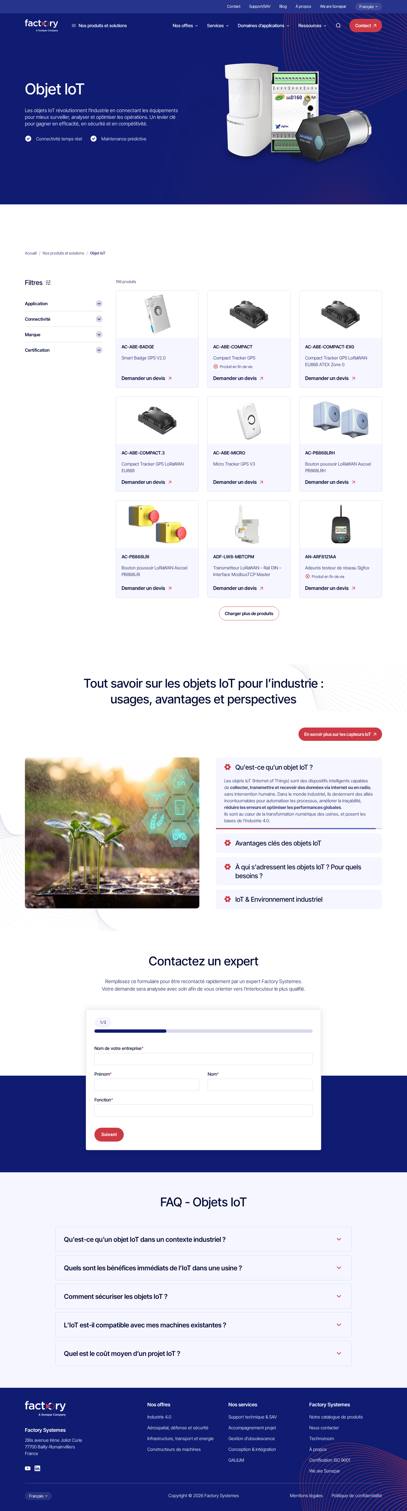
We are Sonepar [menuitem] (333, 6)
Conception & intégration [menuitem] (252, 1449)
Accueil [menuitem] (31, 253)
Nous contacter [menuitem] (324, 1427)
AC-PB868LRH (320, 453)
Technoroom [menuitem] (321, 1438)
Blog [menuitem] (283, 6)
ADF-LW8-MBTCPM (233, 556)
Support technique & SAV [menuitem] (252, 1417)
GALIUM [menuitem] (236, 1460)
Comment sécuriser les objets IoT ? (116, 1296)
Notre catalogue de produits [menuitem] (336, 1417)
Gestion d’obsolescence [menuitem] (251, 1438)
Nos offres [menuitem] (158, 1404)
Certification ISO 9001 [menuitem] (329, 1460)
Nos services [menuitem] (242, 1404)
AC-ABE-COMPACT (233, 347)
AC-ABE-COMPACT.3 (143, 453)
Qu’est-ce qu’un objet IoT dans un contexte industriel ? (145, 1239)
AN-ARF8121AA (320, 556)
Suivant (109, 1134)
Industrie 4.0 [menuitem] (159, 1417)
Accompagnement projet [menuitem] (252, 1427)
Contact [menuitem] (233, 6)
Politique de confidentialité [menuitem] (357, 1495)
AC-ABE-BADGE (138, 347)
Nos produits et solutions (103, 25)
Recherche (338, 25)
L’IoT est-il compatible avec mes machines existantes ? (145, 1325)
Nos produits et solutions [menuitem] (63, 253)
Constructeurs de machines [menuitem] (174, 1449)
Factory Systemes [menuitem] (329, 1404)
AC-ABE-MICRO (229, 453)
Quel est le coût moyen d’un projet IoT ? (122, 1354)
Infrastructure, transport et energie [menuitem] (180, 1438)
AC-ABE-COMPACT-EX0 (329, 347)
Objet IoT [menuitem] (97, 253)
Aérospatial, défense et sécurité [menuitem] (177, 1427)
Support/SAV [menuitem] (260, 6)
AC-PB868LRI (135, 556)
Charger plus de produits (249, 613)
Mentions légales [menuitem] (306, 1495)
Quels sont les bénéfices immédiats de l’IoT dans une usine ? (153, 1268)
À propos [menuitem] (303, 6)
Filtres (34, 283)
